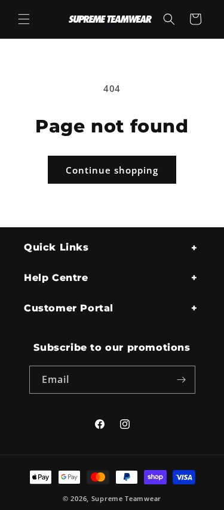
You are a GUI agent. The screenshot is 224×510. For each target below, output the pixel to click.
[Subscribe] (181, 380)
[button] (24, 19)
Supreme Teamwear (126, 498)
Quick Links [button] (56, 247)
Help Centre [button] (56, 277)
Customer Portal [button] (68, 308)
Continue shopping (112, 170)
